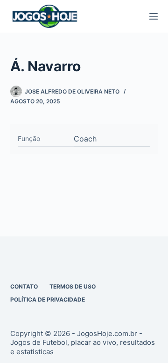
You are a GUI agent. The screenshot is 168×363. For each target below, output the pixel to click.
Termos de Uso (72, 286)
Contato (24, 286)
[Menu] (153, 16)
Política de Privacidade (47, 299)
